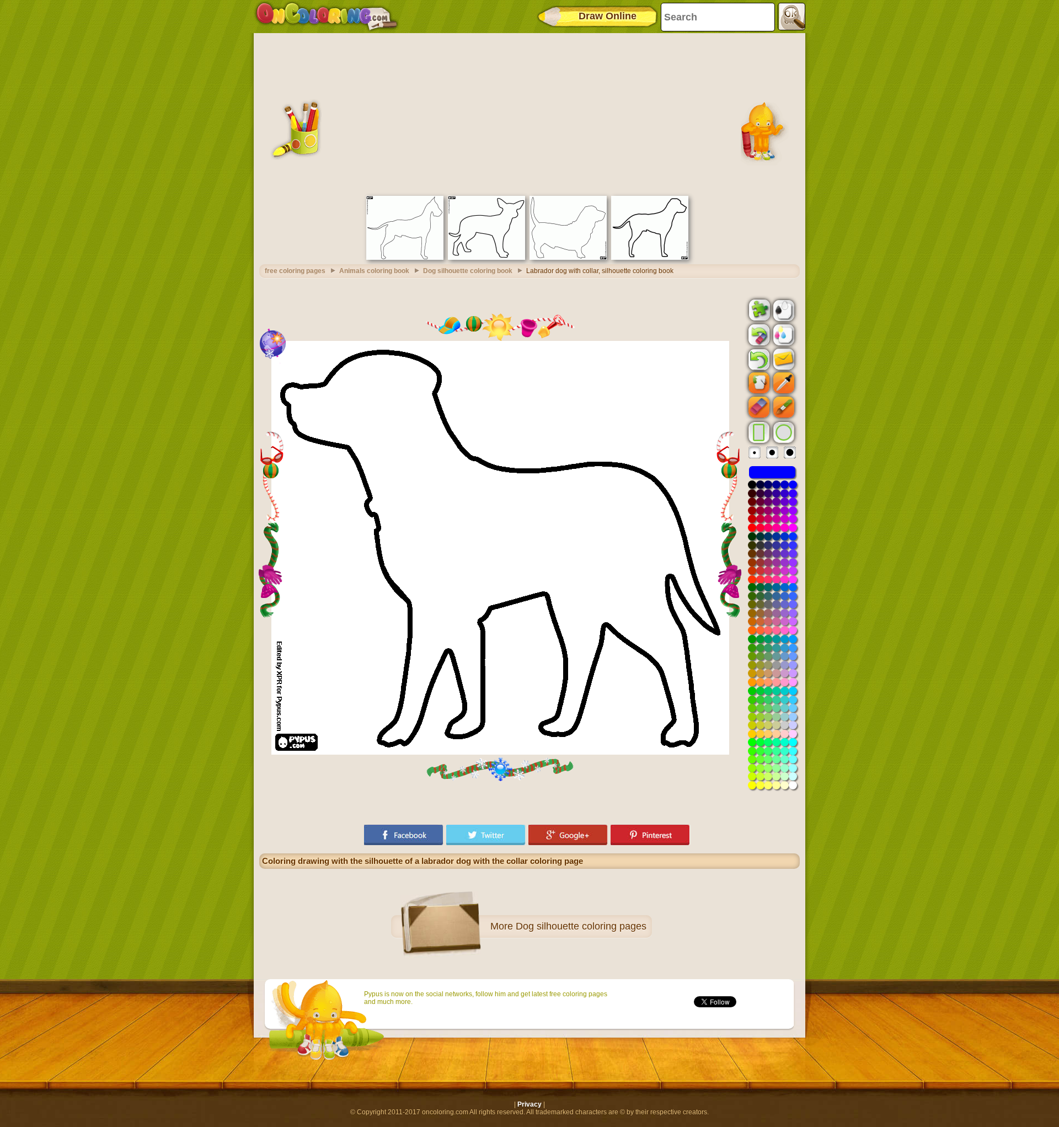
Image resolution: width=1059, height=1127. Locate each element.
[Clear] (757, 334)
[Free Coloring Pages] (327, 16)
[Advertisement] (529, 113)
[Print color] (782, 334)
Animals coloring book (374, 271)
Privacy (529, 1104)
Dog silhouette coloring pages (581, 926)
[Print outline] (782, 309)
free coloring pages (295, 271)
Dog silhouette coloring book (467, 271)
